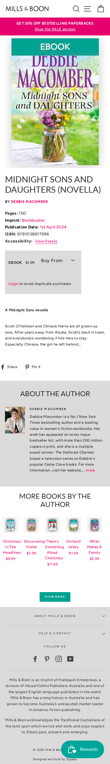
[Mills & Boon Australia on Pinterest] (47, 659)
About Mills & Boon (55, 616)
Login (13, 283)
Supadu (71, 759)
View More (55, 596)
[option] (55, 26)
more (90, 470)
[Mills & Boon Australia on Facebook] (35, 659)
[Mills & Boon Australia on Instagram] (58, 659)
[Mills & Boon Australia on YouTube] (70, 659)
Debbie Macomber (29, 201)
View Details (46, 241)
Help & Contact (55, 633)
